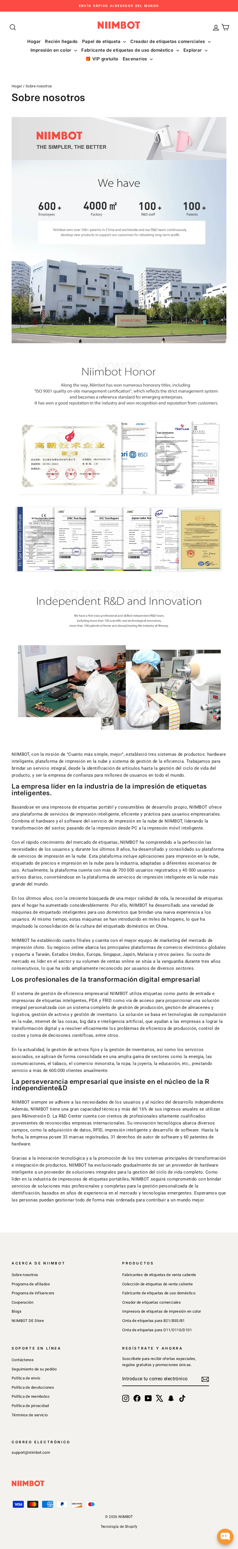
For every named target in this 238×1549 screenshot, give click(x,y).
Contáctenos (23, 1360)
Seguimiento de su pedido (34, 1369)
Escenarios (135, 59)
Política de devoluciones (33, 1387)
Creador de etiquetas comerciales (168, 41)
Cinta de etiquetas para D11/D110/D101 (157, 1330)
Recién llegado (61, 41)
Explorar (193, 50)
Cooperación (22, 1302)
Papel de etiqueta (102, 41)
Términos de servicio (30, 1415)
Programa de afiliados (31, 1284)
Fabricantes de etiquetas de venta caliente (159, 1275)
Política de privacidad (30, 1406)
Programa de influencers (33, 1293)
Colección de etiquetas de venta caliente (157, 1284)
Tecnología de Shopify (119, 1527)
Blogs (16, 1311)
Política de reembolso (30, 1396)
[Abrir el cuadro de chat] (225, 1537)
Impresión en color (51, 50)
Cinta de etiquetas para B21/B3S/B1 (153, 1320)
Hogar (34, 41)
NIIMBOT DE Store (28, 1320)
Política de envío (26, 1378)
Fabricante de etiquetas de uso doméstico (127, 50)
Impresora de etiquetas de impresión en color (161, 1311)
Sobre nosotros (25, 1275)
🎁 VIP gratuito (101, 59)
